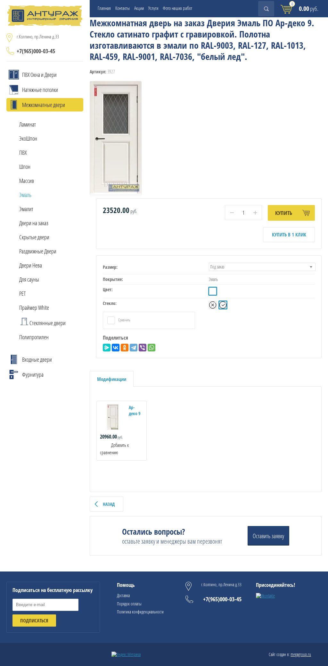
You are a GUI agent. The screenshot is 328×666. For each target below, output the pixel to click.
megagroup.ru (301, 654)
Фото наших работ (177, 8)
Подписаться (34, 620)
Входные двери (37, 359)
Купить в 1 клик (289, 234)
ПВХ (23, 152)
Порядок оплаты (129, 604)
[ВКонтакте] (115, 347)
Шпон (24, 166)
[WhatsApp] (151, 347)
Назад (109, 504)
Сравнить (124, 320)
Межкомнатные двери (43, 105)
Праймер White (34, 307)
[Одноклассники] (124, 347)
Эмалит (26, 209)
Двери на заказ (33, 223)
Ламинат (27, 124)
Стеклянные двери (47, 323)
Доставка (123, 595)
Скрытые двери (34, 237)
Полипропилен (34, 337)
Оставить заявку (268, 536)
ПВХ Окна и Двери (39, 74)
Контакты (122, 8)
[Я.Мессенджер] (107, 347)
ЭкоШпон (28, 138)
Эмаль (25, 195)
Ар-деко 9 (134, 410)
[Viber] (142, 347)
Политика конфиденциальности (140, 612)
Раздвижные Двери (37, 251)
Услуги (153, 8)
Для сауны (29, 279)
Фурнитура (33, 374)
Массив (26, 181)
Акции (139, 8)
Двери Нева (30, 265)
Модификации (111, 379)
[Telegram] (133, 347)
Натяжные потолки (40, 90)
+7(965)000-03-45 (36, 51)
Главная (104, 8)
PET (22, 293)
